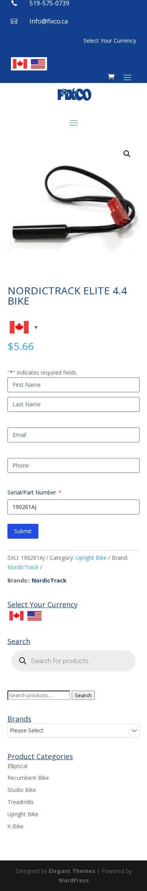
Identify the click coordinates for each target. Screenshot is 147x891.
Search (83, 695)
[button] (127, 154)
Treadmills (20, 802)
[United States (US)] (38, 64)
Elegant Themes (72, 871)
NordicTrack (22, 567)
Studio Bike (21, 790)
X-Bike (15, 826)
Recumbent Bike (28, 777)
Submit (23, 531)
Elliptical (17, 766)
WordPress (73, 880)
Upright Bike (91, 557)
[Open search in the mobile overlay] (73, 660)
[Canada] (20, 64)
